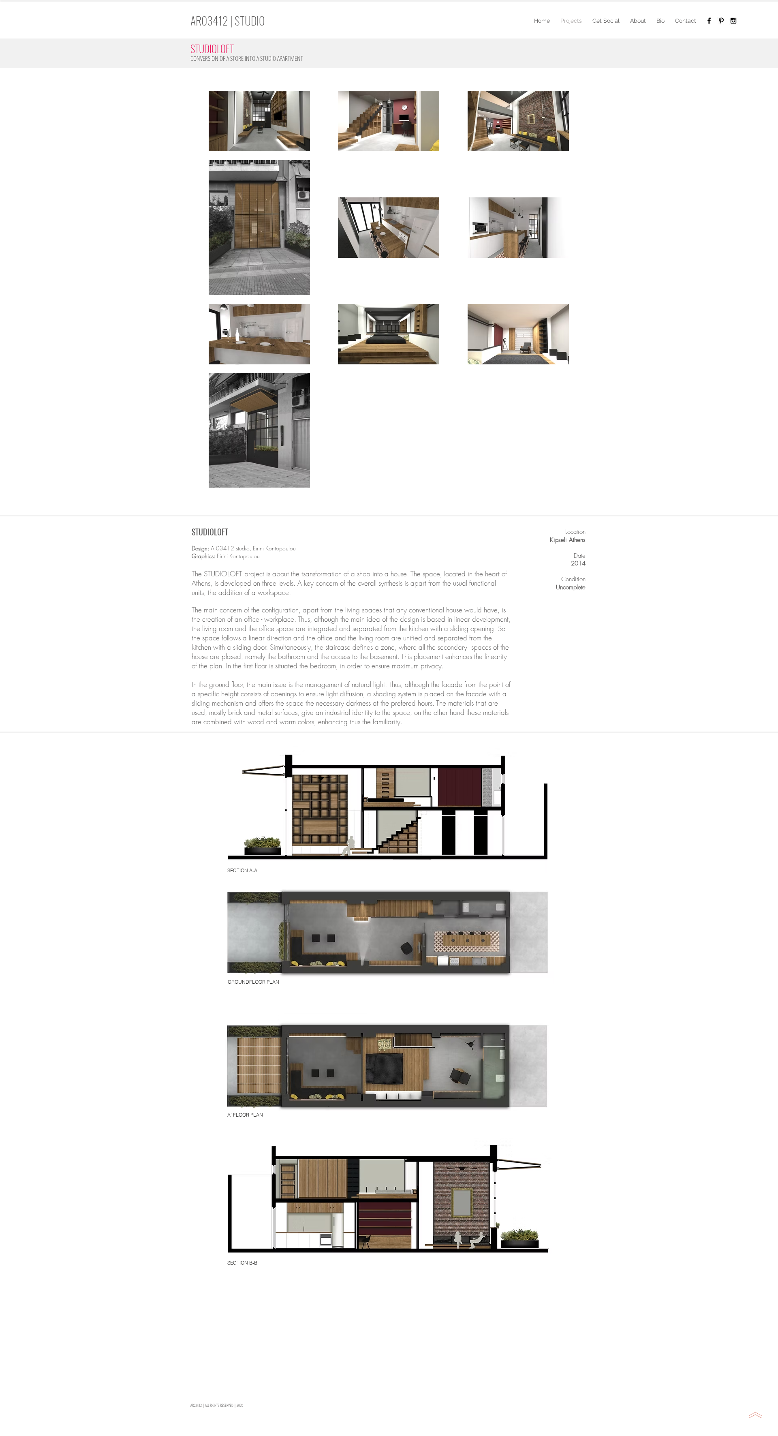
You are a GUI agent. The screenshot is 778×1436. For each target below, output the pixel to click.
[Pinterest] (721, 21)
